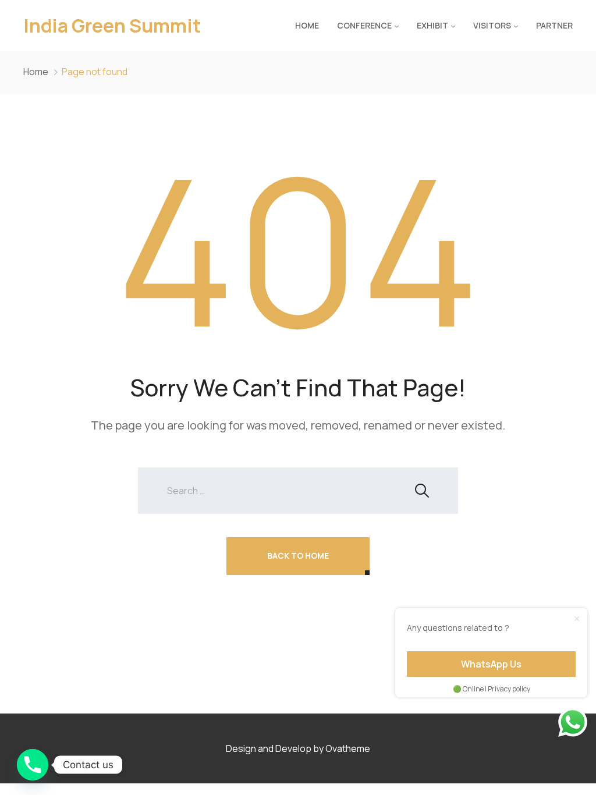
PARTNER (554, 25)
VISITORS (492, 25)
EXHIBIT (432, 25)
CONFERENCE (364, 25)
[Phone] (32, 764)
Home (307, 25)
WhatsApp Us (491, 664)
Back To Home (298, 555)
